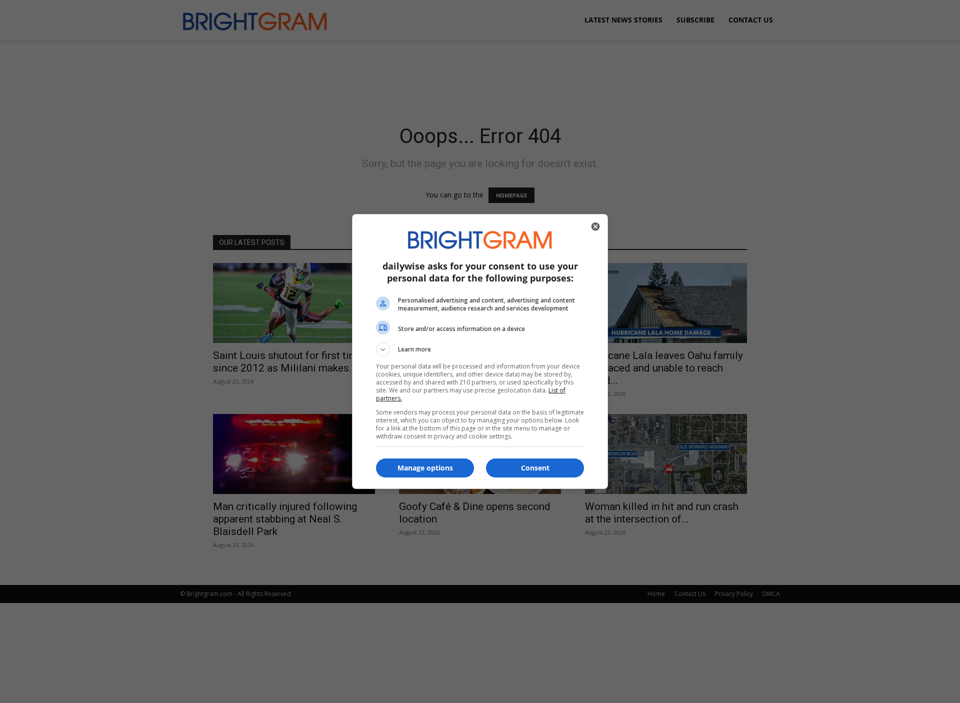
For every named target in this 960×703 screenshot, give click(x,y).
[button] (480, 349)
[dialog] (480, 351)
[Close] (596, 226)
